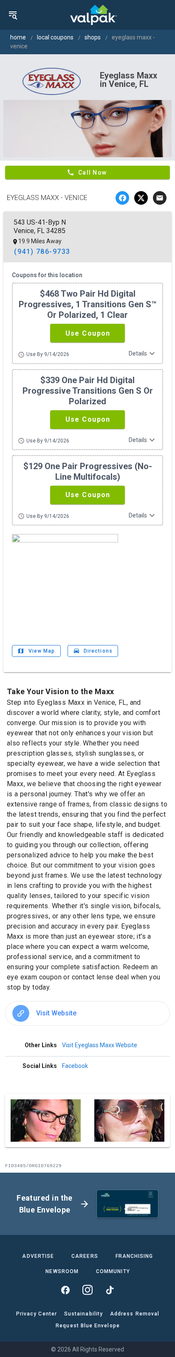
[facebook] (122, 198)
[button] (87, 333)
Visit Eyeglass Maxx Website (99, 1045)
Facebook (75, 1065)
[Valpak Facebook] (65, 1290)
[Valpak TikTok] (109, 1290)
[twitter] (141, 198)
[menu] (13, 15)
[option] (87, 1013)
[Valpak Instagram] (87, 1290)
